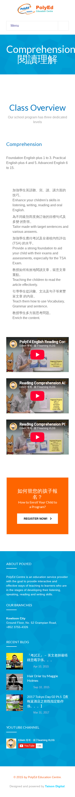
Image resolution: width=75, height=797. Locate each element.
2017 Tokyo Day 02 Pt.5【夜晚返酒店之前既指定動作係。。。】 (47, 701)
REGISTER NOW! (36, 518)
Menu (15, 25)
